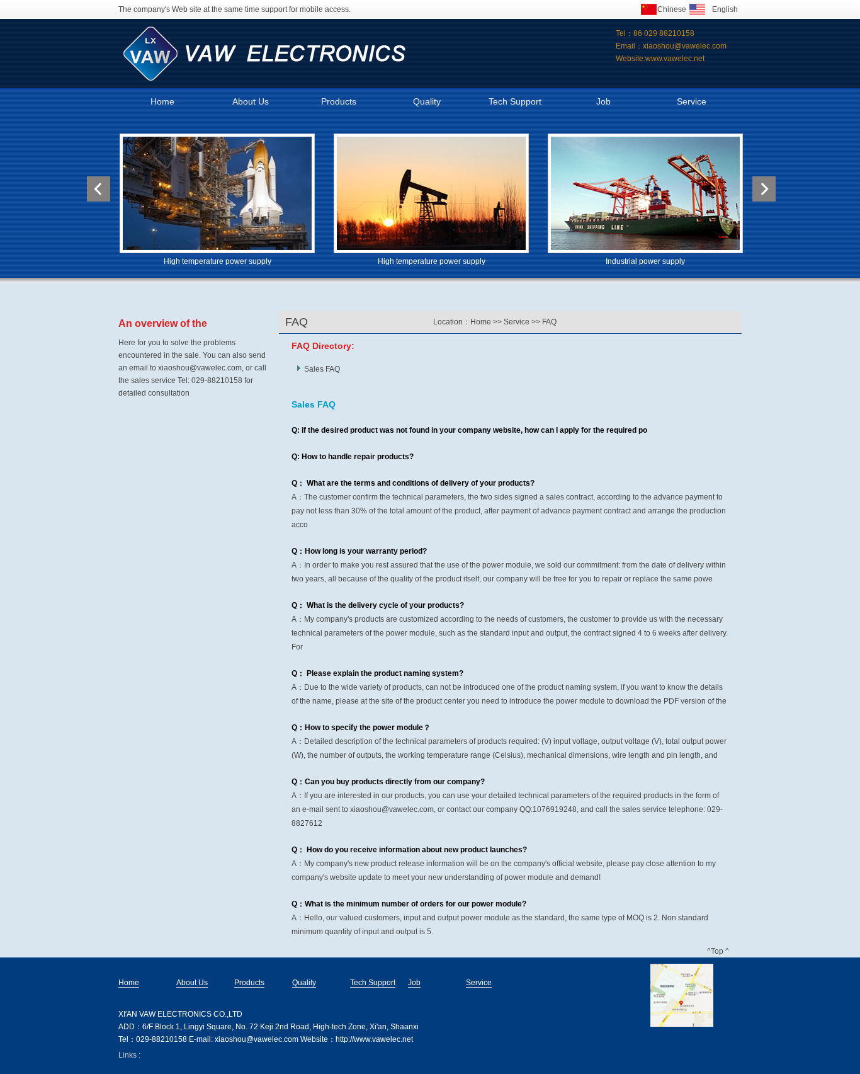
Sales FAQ (322, 369)
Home (162, 101)
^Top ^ (718, 951)
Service (691, 101)
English (725, 9)
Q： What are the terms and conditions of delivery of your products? (413, 483)
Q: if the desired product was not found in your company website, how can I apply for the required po (469, 430)
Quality (427, 101)
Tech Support (515, 101)
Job (603, 101)
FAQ (549, 321)
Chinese (671, 9)
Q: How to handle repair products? (352, 456)
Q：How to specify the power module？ (361, 727)
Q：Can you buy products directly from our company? (388, 781)
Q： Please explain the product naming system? (377, 673)
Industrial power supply (645, 261)
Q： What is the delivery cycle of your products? (377, 605)
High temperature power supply (217, 261)
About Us (250, 101)
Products (338, 101)
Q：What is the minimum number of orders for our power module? (408, 904)
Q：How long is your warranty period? (359, 551)
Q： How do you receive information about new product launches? (409, 849)
